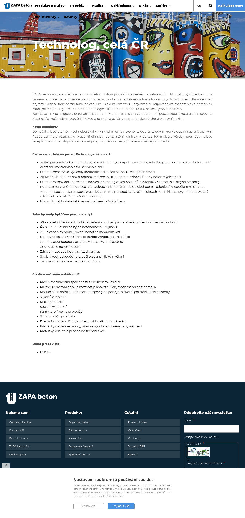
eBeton (133, 454)
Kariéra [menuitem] (160, 7)
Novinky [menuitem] (70, 17)
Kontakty (134, 438)
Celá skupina (17, 454)
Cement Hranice (20, 422)
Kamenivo (75, 438)
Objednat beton (79, 422)
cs (199, 5)
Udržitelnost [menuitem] (119, 7)
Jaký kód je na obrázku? (204, 463)
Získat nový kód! (188, 459)
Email (188, 420)
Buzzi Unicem (18, 438)
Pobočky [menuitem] (76, 7)
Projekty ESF (136, 446)
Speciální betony (80, 454)
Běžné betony (78, 430)
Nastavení (88, 506)
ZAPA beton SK (19, 446)
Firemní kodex (137, 422)
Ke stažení (134, 430)
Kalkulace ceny (230, 5)
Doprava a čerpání (81, 446)
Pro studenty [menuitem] (44, 19)
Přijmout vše (121, 506)
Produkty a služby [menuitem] (50, 5)
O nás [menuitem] (142, 7)
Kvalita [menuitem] (96, 7)
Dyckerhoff (16, 430)
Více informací (115, 496)
